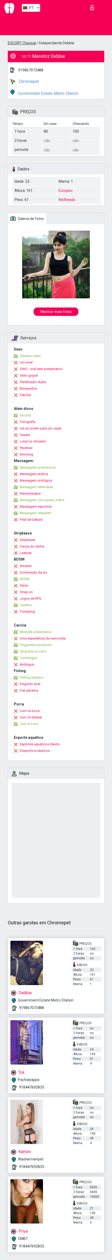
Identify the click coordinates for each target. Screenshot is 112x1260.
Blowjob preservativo (36, 632)
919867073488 (30, 70)
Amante (26, 566)
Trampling (27, 611)
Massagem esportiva (36, 506)
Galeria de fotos (30, 219)
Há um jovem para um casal (40, 428)
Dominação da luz (33, 572)
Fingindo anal (30, 684)
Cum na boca (30, 711)
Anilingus (27, 664)
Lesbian (26, 553)
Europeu (65, 190)
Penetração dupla (33, 382)
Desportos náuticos (35, 751)
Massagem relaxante (35, 513)
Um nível (26, 362)
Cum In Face (29, 724)
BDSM (24, 579)
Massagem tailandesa (36, 487)
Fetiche (25, 395)
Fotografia (27, 422)
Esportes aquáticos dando (40, 744)
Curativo (26, 605)
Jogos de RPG (30, 598)
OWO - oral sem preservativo (41, 369)
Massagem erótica (34, 474)
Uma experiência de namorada (43, 638)
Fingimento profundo (36, 645)
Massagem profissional (37, 467)
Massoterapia (30, 493)
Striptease (27, 540)
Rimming (26, 454)
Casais (25, 435)
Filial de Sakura (31, 519)
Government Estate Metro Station (47, 93)
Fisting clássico (31, 677)
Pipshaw (26, 448)
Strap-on (26, 592)
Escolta (25, 415)
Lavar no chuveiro (33, 441)
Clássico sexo (30, 356)
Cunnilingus (28, 658)
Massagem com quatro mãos (42, 500)
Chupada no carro (33, 651)
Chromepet (28, 81)
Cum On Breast (31, 717)
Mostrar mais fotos (56, 312)
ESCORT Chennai (22, 43)
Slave (24, 585)
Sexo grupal (29, 375)
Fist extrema (29, 690)
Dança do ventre (32, 546)
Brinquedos (28, 388)
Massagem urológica (36, 480)
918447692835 (31, 1087)
